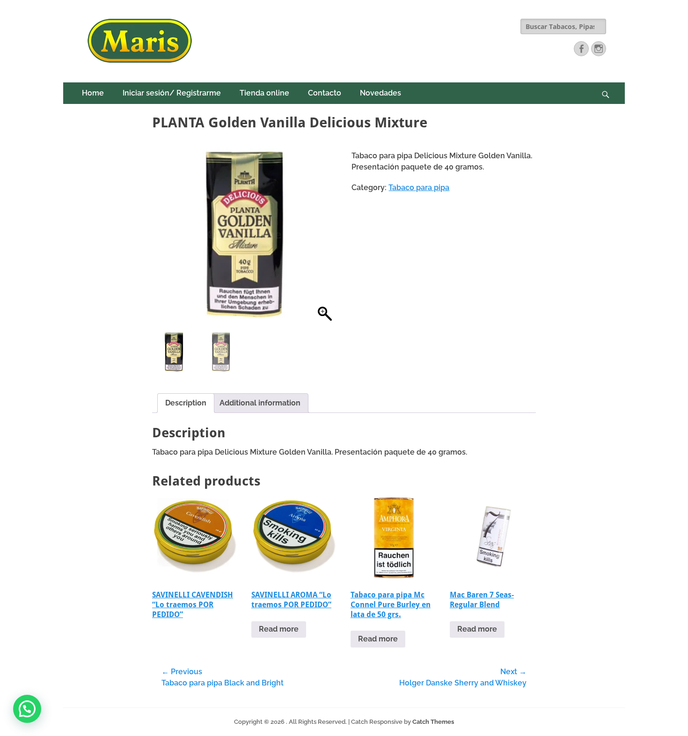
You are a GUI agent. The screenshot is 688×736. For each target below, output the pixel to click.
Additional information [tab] (260, 402)
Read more (279, 629)
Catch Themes (433, 721)
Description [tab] (185, 402)
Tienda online (264, 92)
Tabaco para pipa (418, 187)
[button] (325, 238)
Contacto (324, 92)
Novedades (380, 92)
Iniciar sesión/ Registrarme (172, 92)
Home (93, 92)
